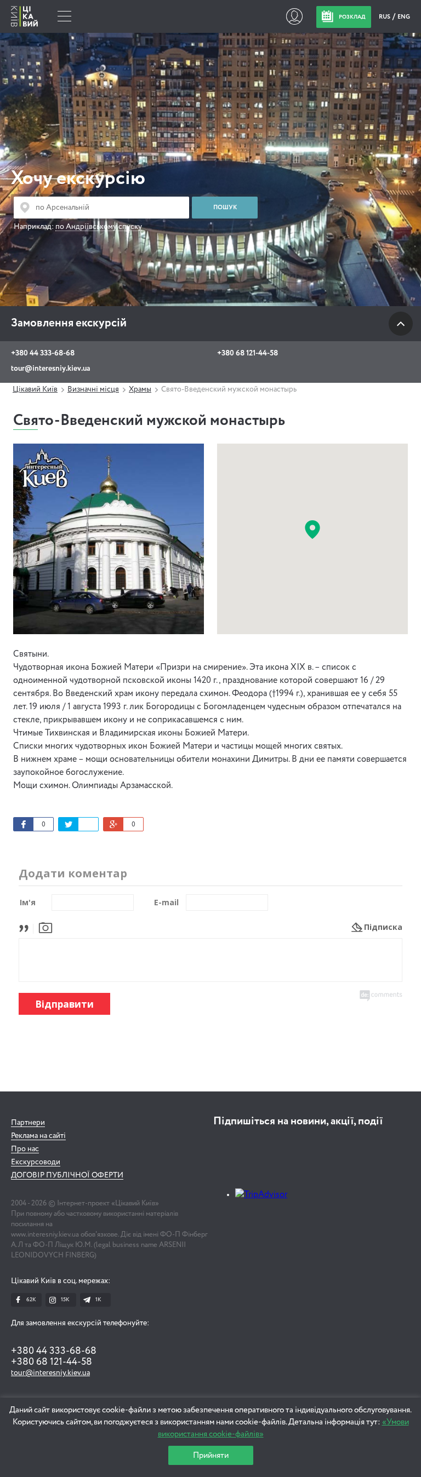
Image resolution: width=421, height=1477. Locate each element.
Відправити (64, 1004)
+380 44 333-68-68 (43, 353)
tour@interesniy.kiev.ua (50, 368)
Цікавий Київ (35, 389)
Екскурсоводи (35, 1162)
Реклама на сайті (38, 1136)
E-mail (166, 902)
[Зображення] (45, 927)
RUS (385, 17)
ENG (403, 17)
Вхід (294, 16)
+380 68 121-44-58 (247, 353)
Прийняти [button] (211, 1455)
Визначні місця (93, 389)
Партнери (28, 1123)
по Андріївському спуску (98, 227)
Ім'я (28, 902)
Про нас (25, 1149)
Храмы (140, 389)
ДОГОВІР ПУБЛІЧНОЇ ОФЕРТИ (67, 1175)
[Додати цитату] (27, 927)
